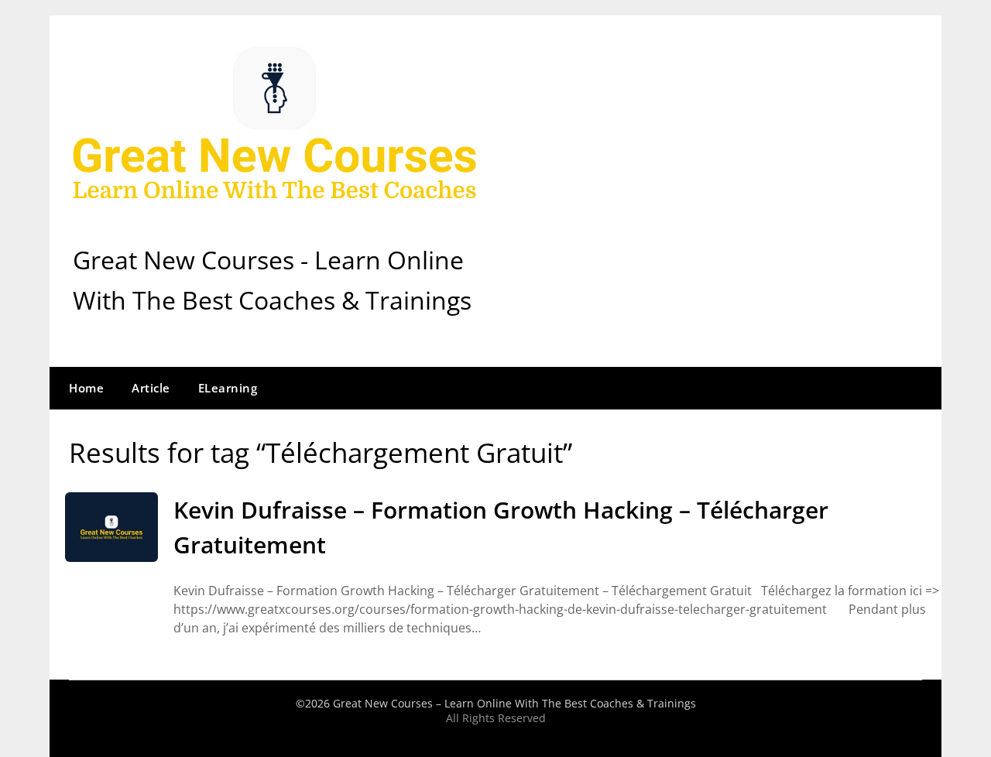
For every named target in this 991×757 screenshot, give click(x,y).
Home (86, 388)
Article (151, 388)
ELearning (228, 388)
